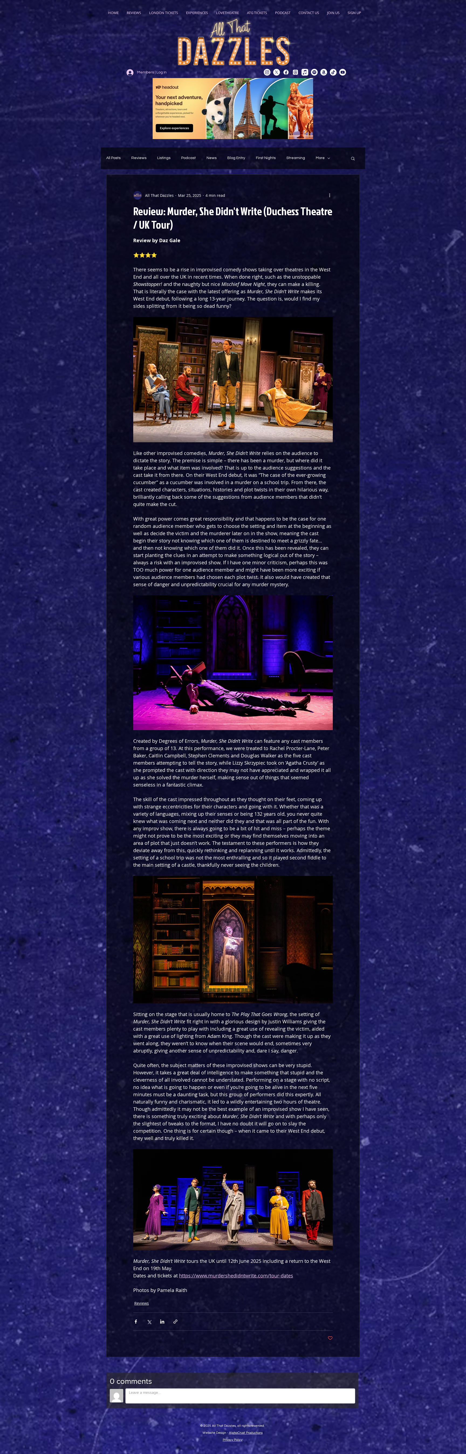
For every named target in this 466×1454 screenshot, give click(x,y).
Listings (163, 158)
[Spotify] (314, 72)
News (212, 158)
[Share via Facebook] (135, 1321)
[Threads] (295, 72)
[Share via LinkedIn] (162, 1321)
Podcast (188, 158)
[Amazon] (323, 72)
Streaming (295, 158)
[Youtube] (342, 72)
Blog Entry (236, 158)
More (320, 158)
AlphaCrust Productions (246, 1433)
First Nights (266, 158)
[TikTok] (333, 72)
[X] (276, 72)
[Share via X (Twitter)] (149, 1321)
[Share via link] (175, 1321)
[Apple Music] (304, 72)
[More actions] (329, 195)
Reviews (138, 158)
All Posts (113, 158)
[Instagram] (267, 72)
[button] (352, 158)
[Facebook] (286, 72)
